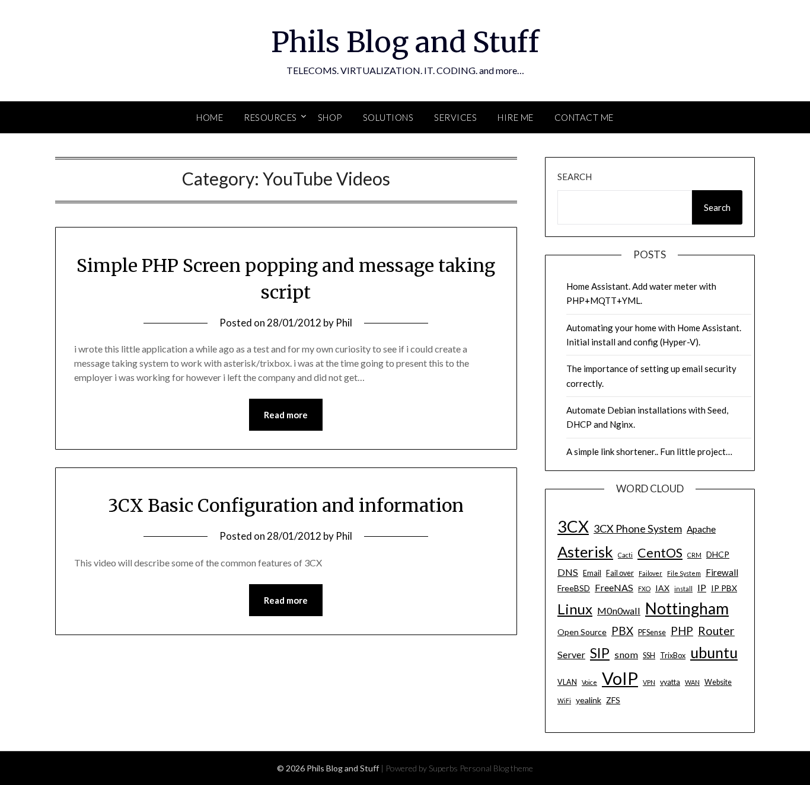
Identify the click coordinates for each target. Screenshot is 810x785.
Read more (286, 414)
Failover (650, 573)
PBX (622, 630)
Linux (574, 608)
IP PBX (724, 588)
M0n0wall (618, 610)
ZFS (613, 700)
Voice (589, 682)
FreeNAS (614, 587)
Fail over (620, 573)
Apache (701, 529)
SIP (600, 653)
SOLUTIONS (388, 117)
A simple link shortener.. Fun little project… (649, 451)
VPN (649, 682)
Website (718, 682)
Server (571, 654)
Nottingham (687, 608)
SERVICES (455, 117)
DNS (567, 572)
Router (716, 630)
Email (592, 573)
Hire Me (516, 117)
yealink (588, 700)
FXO (644, 588)
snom (626, 654)
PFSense (652, 632)
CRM (694, 555)
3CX (573, 526)
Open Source (582, 632)
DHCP (717, 554)
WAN (692, 682)
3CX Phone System (638, 528)
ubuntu (714, 652)
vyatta (670, 682)
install (683, 588)
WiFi (564, 700)
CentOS (660, 552)
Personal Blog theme (496, 768)
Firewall (722, 572)
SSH (649, 655)
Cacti (625, 555)
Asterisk (585, 551)
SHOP (330, 117)
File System (684, 573)
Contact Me (584, 117)
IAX (662, 588)
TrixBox (672, 655)
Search (574, 176)
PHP (682, 630)
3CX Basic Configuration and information (286, 505)
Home (209, 117)
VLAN (567, 682)
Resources (270, 117)
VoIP (620, 678)
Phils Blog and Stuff (405, 42)
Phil (344, 322)
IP (701, 587)
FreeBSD (573, 588)
